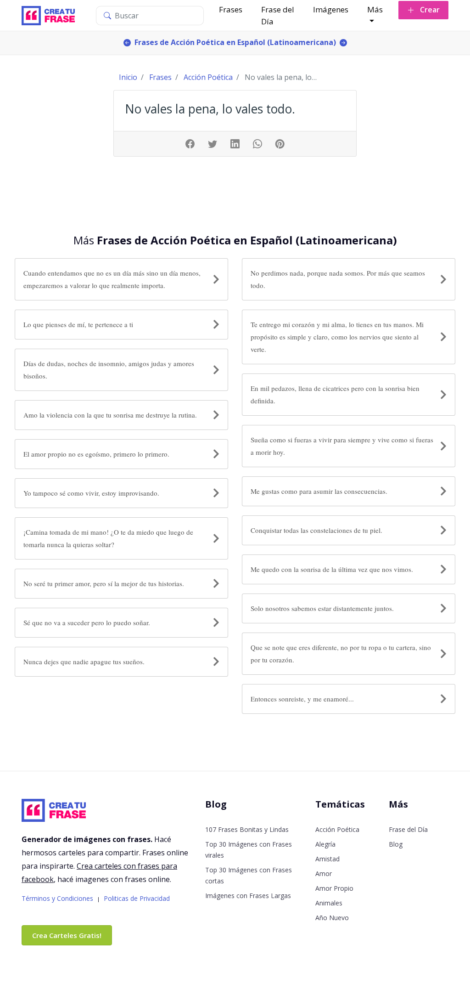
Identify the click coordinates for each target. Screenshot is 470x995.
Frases (230, 9)
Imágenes (330, 9)
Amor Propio (334, 888)
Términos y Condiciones (57, 898)
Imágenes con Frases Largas (248, 895)
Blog (396, 844)
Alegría (325, 844)
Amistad (327, 858)
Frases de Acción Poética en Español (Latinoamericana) (235, 42)
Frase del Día (277, 15)
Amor (323, 873)
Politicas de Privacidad (137, 898)
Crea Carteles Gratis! (66, 935)
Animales (328, 903)
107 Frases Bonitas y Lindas (247, 829)
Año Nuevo (332, 917)
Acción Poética (337, 829)
